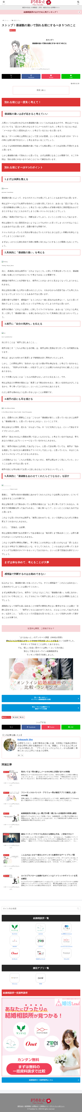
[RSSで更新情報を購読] (22, 755)
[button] (78, 908)
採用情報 (28, 1106)
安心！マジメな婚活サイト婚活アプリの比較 (41, 708)
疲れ (23, 717)
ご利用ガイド (43, 1106)
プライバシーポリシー (57, 1106)
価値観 (16, 717)
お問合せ (35, 1106)
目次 (39, 90)
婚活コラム (7, 717)
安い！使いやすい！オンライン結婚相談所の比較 (41, 698)
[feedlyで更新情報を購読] (18, 755)
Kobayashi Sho (25, 739)
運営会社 (20, 1106)
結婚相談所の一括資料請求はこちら (41, 1080)
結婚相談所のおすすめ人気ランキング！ (41, 12)
